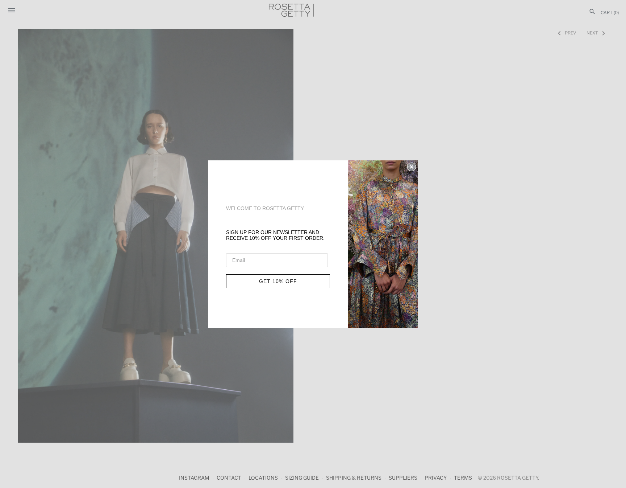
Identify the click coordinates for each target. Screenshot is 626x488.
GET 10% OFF (278, 281)
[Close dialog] (411, 167)
